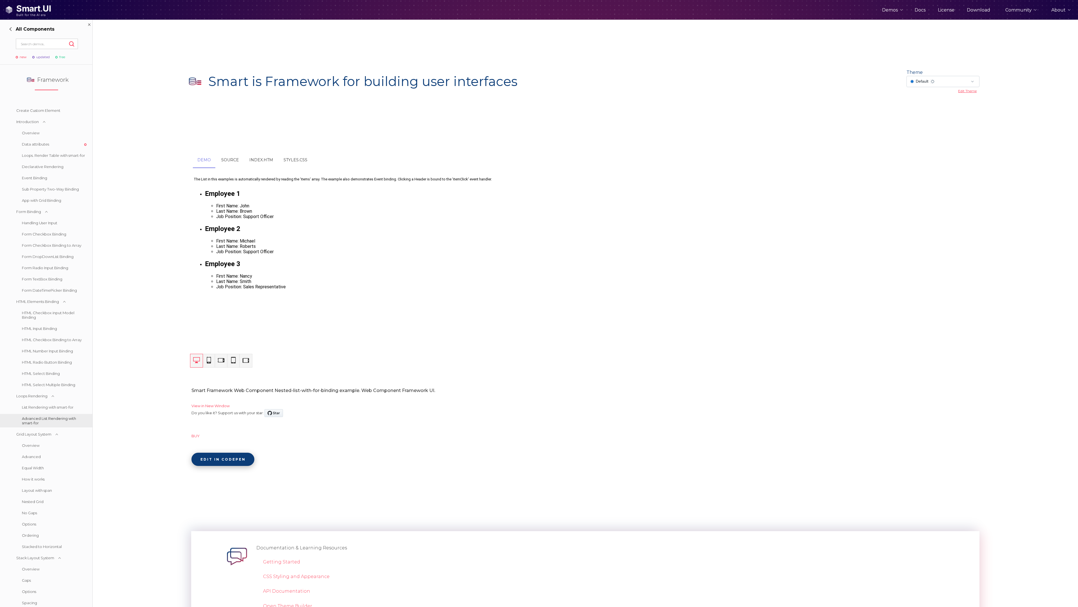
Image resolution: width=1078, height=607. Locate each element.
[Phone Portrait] (208, 361)
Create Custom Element (38, 110)
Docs (920, 10)
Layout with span (37, 490)
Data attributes (35, 144)
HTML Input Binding (39, 328)
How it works (33, 479)
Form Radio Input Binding (45, 268)
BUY (195, 436)
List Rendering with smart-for (48, 407)
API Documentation (286, 591)
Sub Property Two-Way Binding (50, 189)
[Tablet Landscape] (245, 361)
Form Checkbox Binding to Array (51, 245)
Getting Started (281, 562)
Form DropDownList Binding (48, 256)
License (946, 10)
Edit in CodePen (223, 459)
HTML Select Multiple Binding (48, 384)
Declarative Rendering (42, 166)
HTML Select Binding (41, 373)
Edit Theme (967, 91)
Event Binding (34, 178)
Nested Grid (33, 501)
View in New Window (210, 406)
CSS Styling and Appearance (296, 576)
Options (29, 524)
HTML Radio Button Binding (47, 362)
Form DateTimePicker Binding (49, 290)
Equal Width (33, 468)
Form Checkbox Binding (44, 234)
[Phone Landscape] (221, 361)
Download (978, 10)
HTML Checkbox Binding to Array (52, 340)
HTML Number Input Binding (47, 351)
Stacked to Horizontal (42, 546)
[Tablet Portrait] (233, 361)
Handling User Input (39, 223)
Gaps (26, 580)
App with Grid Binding (41, 200)
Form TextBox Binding (42, 279)
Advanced (31, 456)
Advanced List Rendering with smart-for (49, 420)
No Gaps (29, 513)
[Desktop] (196, 361)
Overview (31, 133)
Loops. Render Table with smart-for (53, 155)
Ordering (30, 535)
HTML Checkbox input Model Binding (48, 315)
